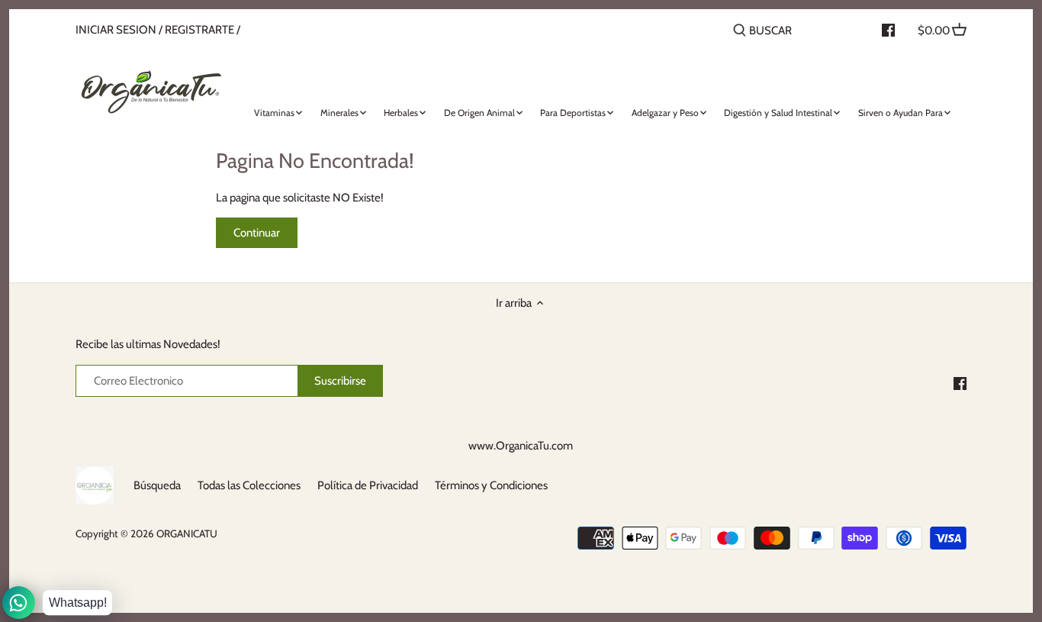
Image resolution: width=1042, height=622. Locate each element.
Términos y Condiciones (491, 485)
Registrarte (199, 30)
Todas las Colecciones (249, 485)
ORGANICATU (186, 533)
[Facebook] (960, 383)
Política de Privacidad (367, 485)
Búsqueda (157, 485)
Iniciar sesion (116, 30)
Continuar (256, 233)
